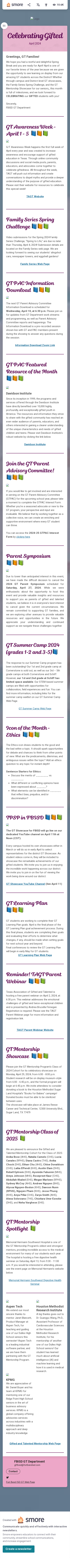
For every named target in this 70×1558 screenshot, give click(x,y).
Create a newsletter (19, 1549)
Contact (13, 1471)
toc (4, 26)
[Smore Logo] (14, 4)
